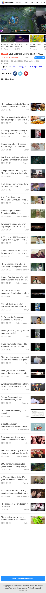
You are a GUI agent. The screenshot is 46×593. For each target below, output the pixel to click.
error (4, 69)
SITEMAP (23, 591)
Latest (26, 2)
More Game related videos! (23, 578)
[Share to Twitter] (20, 73)
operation (38, 67)
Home (18, 2)
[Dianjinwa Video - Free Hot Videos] (7, 2)
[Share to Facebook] (15, 73)
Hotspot (34, 2)
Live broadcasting (15, 67)
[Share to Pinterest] (25, 73)
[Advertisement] (23, 90)
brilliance (29, 67)
